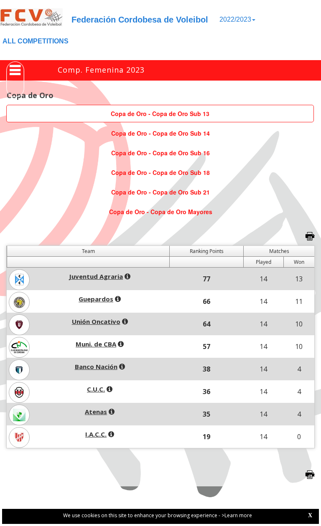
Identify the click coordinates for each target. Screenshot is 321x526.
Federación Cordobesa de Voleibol (139, 19)
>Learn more (237, 515)
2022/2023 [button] (235, 19)
